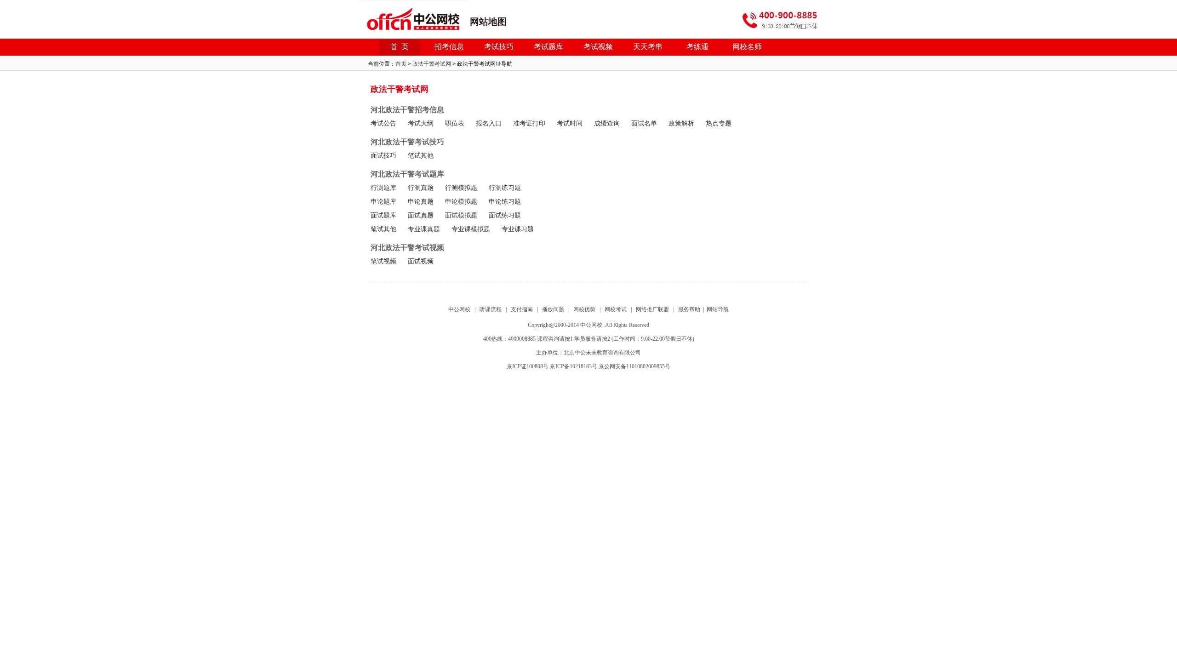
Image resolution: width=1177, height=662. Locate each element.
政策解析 (681, 123)
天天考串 (648, 47)
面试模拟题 (461, 215)
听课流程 (491, 309)
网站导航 (718, 309)
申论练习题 (505, 201)
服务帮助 (689, 309)
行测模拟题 (461, 187)
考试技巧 (499, 47)
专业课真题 (424, 229)
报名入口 (489, 123)
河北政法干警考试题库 (407, 174)
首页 (400, 64)
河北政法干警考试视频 (407, 247)
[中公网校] (413, 22)
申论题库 (383, 201)
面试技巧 (383, 155)
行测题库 (383, 187)
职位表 (454, 123)
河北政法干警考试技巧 (407, 142)
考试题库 (548, 47)
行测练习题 (505, 187)
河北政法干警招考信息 (407, 110)
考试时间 (570, 123)
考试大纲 (421, 123)
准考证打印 (529, 123)
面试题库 (383, 215)
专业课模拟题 (470, 229)
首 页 (399, 47)
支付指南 (522, 309)
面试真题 (421, 215)
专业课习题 (518, 229)
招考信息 (449, 47)
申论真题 (421, 201)
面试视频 (421, 261)
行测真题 (421, 187)
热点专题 (718, 123)
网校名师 (747, 47)
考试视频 (598, 47)
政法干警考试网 (431, 64)
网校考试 (616, 309)
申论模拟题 (461, 201)
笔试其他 (421, 155)
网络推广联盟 (652, 309)
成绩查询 (607, 123)
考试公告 (383, 123)
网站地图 (488, 22)
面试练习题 (505, 215)
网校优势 (584, 309)
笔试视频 (383, 261)
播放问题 (553, 309)
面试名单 (644, 123)
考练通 (697, 47)
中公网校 (459, 309)
